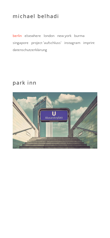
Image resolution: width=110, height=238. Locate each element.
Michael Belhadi (36, 16)
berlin (17, 35)
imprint (88, 42)
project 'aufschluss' (46, 42)
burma (79, 35)
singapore (20, 42)
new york (64, 35)
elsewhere (33, 35)
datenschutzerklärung (30, 49)
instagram (72, 42)
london (49, 35)
